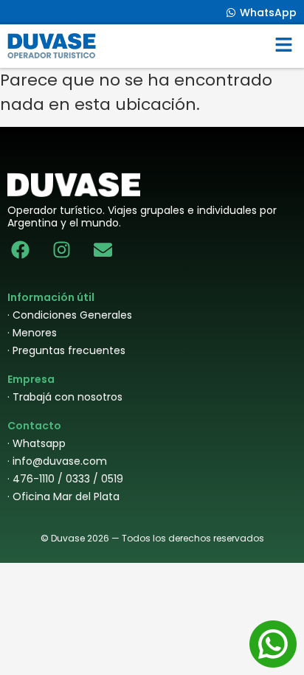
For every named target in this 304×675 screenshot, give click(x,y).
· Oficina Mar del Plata (63, 496)
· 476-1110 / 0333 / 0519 (65, 478)
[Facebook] (20, 250)
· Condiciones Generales (69, 315)
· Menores (32, 332)
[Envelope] (103, 250)
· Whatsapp (36, 443)
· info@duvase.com (57, 461)
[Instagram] (62, 250)
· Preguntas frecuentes (66, 350)
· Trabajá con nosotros (64, 397)
